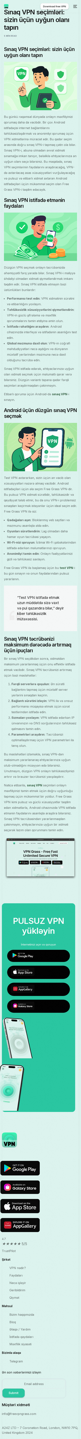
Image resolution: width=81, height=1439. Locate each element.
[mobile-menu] (75, 6)
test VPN (66, 568)
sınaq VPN (59, 394)
